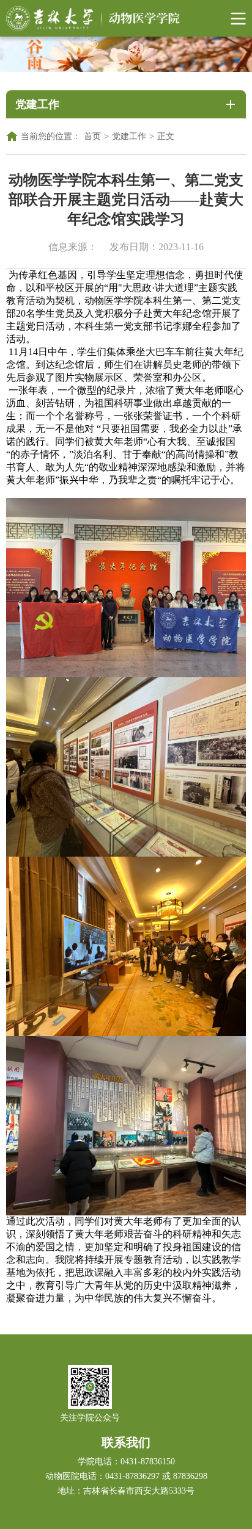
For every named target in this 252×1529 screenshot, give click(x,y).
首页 (92, 136)
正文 (165, 136)
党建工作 (129, 136)
